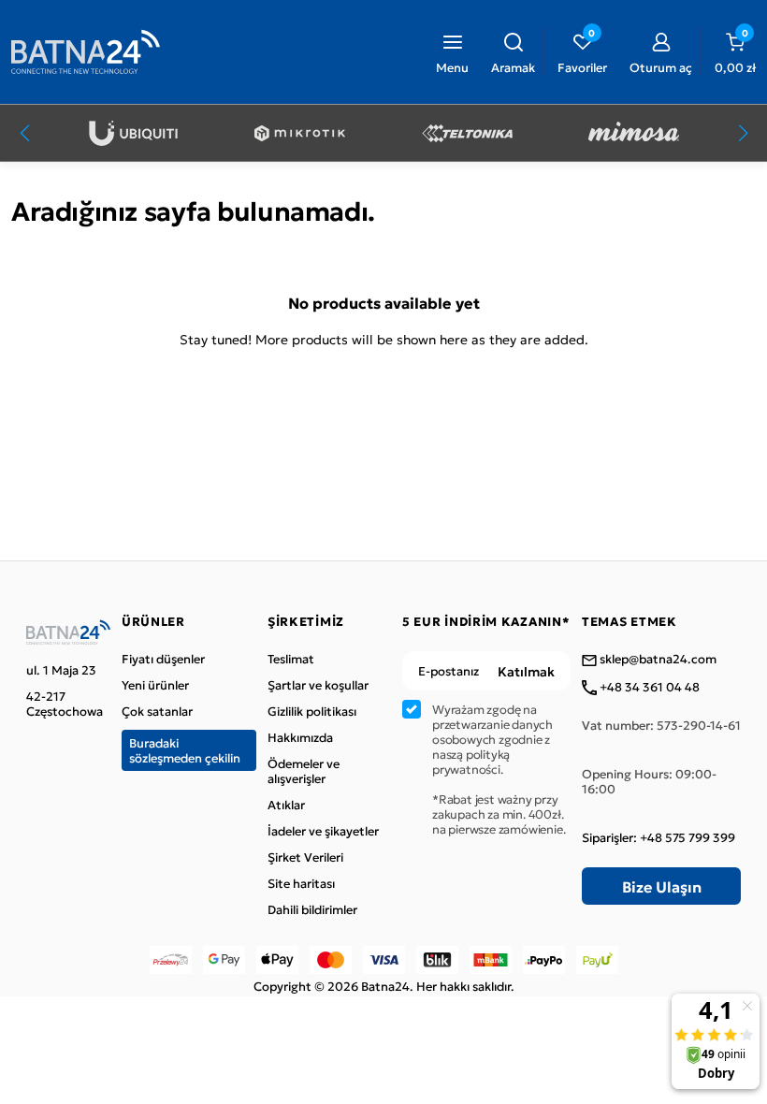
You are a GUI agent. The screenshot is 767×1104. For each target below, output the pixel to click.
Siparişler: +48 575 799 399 (658, 837)
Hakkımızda (300, 737)
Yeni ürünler (155, 684)
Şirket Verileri (305, 857)
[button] (513, 51)
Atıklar (286, 804)
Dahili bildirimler (312, 909)
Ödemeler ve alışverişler (304, 771)
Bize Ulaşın (662, 886)
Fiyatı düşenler (163, 658)
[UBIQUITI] (133, 133)
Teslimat (291, 658)
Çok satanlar (157, 711)
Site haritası (301, 883)
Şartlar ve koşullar (318, 684)
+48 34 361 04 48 (648, 687)
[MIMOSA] (633, 133)
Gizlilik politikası (312, 711)
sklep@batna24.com (656, 659)
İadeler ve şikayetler (323, 830)
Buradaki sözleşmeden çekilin (184, 750)
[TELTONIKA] (467, 133)
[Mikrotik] (299, 133)
